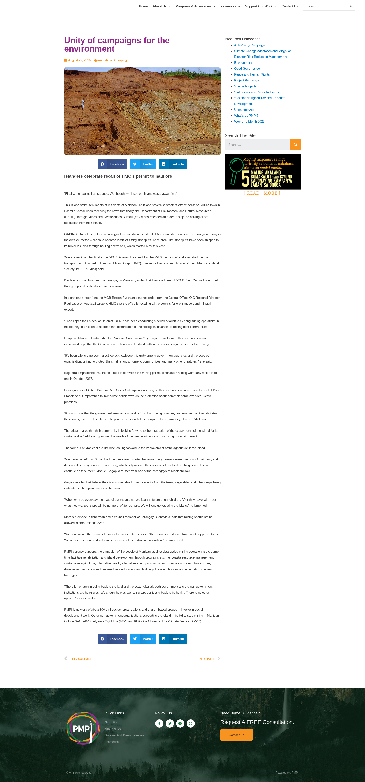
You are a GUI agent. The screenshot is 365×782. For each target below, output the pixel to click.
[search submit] (352, 6)
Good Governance (247, 68)
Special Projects (245, 86)
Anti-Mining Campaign (113, 60)
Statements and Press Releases (256, 92)
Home (143, 6)
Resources (228, 6)
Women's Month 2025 (249, 121)
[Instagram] (191, 723)
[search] (326, 6)
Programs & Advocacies (193, 6)
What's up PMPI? (246, 115)
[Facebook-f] (159, 723)
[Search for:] (326, 6)
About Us (160, 6)
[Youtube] (180, 723)
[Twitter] (170, 723)
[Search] (295, 144)
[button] (236, 735)
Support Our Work (258, 6)
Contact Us (290, 6)
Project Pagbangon (247, 80)
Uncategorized (244, 109)
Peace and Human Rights (252, 74)
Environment (243, 62)
